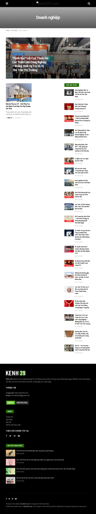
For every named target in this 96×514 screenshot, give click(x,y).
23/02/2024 (20, 453)
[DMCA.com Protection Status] (17, 402)
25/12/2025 (79, 225)
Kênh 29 (16, 75)
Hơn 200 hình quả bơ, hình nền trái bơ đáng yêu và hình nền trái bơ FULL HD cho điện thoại (45, 469)
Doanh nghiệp (18, 54)
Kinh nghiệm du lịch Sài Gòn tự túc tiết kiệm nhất (82, 183)
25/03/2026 (79, 175)
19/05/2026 (79, 139)
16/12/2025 (79, 242)
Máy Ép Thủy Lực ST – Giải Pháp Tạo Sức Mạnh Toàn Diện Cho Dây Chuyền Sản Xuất (18, 106)
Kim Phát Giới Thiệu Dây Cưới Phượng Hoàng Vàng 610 (81, 106)
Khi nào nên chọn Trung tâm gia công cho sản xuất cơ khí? (81, 171)
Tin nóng (14, 30)
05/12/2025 (79, 256)
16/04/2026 (79, 153)
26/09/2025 (79, 341)
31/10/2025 (79, 296)
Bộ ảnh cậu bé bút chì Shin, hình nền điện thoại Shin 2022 (35, 478)
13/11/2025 (79, 282)
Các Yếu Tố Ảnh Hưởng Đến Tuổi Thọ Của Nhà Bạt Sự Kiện (82, 207)
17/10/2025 (24, 75)
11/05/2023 (20, 462)
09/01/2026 (79, 211)
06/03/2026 (79, 187)
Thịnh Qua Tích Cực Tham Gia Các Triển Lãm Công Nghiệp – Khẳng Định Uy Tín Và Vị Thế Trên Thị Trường (30, 64)
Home (8, 30)
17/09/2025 (79, 353)
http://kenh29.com (21, 393)
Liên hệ (8, 422)
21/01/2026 (79, 199)
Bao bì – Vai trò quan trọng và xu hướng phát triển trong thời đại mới (82, 348)
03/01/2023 (20, 471)
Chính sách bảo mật (13, 425)
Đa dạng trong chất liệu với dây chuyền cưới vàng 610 (82, 263)
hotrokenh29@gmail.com (20, 395)
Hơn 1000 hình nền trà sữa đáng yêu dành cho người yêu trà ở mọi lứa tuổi (40, 460)
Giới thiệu (9, 420)
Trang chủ (9, 417)
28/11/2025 (79, 268)
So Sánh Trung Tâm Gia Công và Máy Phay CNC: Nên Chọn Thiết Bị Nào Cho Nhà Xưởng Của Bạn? (82, 235)
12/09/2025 (17, 118)
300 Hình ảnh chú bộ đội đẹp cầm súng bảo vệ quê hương (34, 451)
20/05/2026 (79, 125)
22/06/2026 (79, 99)
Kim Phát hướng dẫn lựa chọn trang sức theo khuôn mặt (82, 195)
